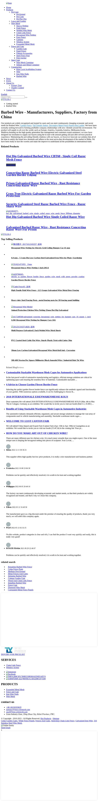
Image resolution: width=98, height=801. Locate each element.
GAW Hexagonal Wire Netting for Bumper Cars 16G (33, 320)
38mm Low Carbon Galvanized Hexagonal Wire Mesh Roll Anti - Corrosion (43, 350)
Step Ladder (79, 125)
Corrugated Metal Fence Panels (20, 590)
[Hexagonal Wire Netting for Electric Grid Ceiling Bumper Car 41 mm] (26, 244)
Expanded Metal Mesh (25, 44)
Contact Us (10, 90)
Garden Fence (26, 125)
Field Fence (21, 28)
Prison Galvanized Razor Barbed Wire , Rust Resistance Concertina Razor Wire (43, 184)
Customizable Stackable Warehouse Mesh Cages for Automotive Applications (46, 372)
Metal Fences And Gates (18, 574)
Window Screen (22, 42)
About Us (10, 83)
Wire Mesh (15, 23)
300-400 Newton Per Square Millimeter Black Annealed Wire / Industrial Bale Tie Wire (47, 360)
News (8, 78)
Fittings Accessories (24, 53)
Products (9, 10)
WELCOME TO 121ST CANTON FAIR (27, 421)
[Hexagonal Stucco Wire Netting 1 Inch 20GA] (21, 264)
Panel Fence (21, 51)
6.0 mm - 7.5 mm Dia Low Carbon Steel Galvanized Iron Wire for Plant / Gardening (46, 258)
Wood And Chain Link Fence (20, 581)
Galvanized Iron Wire (84, 721)
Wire (18, 72)
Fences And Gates (42, 721)
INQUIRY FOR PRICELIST (13, 654)
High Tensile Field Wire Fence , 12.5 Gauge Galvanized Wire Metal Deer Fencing (45, 290)
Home (8, 7)
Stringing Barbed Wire (17, 576)
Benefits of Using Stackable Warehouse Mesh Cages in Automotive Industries (46, 409)
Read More (10, 165)
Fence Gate (12, 585)
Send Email (5, 728)
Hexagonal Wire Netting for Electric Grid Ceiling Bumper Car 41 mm (40, 248)
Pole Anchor (21, 58)
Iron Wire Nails (22, 74)
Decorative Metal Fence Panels (61, 125)
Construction (16, 67)
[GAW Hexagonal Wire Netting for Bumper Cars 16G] (51, 317)
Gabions (19, 39)
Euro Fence (21, 37)
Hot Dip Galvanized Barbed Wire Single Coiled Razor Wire (45, 216)
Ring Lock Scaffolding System (28, 69)
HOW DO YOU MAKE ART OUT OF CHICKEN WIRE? (37, 433)
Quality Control (17, 88)
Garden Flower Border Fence (23, 280)
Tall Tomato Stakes (40, 125)
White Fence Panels (26, 721)
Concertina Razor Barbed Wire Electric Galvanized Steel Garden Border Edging (44, 174)
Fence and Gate (17, 46)
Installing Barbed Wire (17, 583)
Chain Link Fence (23, 33)
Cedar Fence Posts (15, 569)
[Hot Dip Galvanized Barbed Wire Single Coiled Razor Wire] (49, 213)
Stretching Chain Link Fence (62, 721)
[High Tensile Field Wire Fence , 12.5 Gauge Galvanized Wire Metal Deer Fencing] (20, 287)
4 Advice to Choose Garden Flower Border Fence (31, 384)
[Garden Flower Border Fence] (51, 276)
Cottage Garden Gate (16, 578)
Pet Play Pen (21, 19)
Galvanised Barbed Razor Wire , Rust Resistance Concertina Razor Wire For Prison (46, 228)
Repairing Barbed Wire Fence (20, 567)
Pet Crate (20, 17)
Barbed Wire (21, 76)
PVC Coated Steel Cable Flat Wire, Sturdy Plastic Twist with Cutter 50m (41, 340)
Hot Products (45, 718)
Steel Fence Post (23, 56)
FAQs (8, 81)
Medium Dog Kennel (16, 571)
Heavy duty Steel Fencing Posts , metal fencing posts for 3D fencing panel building (45, 300)
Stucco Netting (22, 26)
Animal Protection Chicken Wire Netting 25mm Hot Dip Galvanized (39, 310)
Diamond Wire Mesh (16, 587)
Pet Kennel (20, 14)
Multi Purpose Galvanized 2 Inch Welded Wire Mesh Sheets (36, 330)
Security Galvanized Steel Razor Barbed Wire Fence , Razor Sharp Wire (46, 205)
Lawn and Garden (18, 21)
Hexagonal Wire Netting (26, 35)
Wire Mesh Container (25, 62)
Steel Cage (15, 60)
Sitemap (56, 718)
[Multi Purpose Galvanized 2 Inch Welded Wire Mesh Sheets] (23, 327)
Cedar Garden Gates (9, 721)
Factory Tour (16, 85)
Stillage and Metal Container (27, 65)
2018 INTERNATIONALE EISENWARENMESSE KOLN (37, 396)
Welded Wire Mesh (24, 30)
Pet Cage (15, 12)
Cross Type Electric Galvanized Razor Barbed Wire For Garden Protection (48, 195)
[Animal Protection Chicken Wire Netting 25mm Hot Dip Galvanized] (21, 307)
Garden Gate (21, 49)
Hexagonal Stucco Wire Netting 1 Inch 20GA (30, 268)
